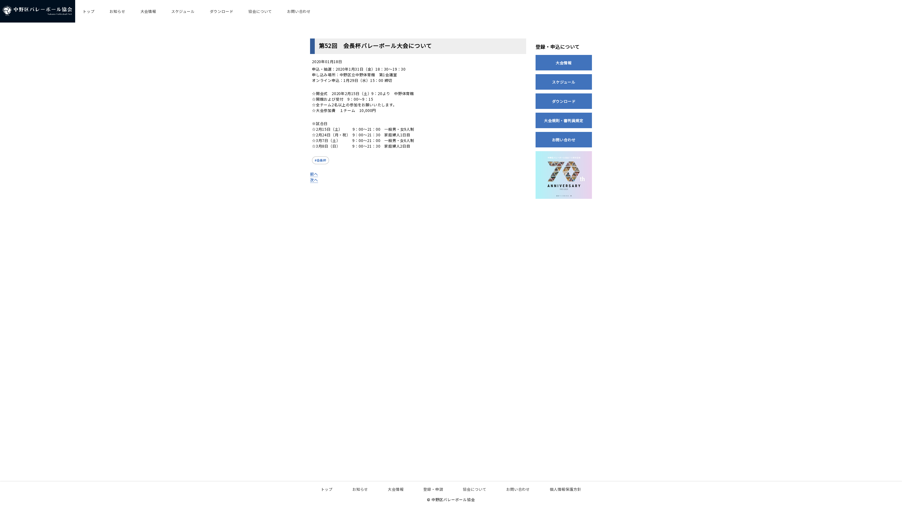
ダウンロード (221, 11)
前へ (314, 174)
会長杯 (321, 160)
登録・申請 (433, 489)
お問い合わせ (299, 11)
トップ (88, 11)
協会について (260, 11)
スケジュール (183, 11)
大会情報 (148, 11)
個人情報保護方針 (565, 489)
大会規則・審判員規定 (563, 120)
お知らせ (117, 11)
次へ (314, 180)
